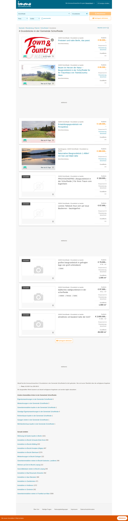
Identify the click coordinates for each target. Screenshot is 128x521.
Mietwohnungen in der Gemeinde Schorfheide (32, 403)
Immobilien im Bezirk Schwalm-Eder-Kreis (31, 440)
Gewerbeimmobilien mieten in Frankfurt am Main (33, 494)
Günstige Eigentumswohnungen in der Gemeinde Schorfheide (38, 411)
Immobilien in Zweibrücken (26, 481)
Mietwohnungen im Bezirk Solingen (29, 456)
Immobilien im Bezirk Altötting (27, 444)
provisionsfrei (47, 18)
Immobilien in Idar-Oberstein (26, 477)
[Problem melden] (53, 56)
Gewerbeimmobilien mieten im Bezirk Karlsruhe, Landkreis (36, 461)
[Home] (24, 4)
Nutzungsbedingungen (61, 509)
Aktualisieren (101, 13)
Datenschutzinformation (87, 509)
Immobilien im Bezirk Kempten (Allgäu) (30, 448)
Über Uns (36, 509)
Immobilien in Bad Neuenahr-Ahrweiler (30, 473)
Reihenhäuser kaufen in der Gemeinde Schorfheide (34, 416)
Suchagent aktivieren (101, 18)
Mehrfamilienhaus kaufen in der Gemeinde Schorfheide (35, 424)
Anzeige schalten (104, 3)
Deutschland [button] (89, 3)
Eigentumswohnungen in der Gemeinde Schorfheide (34, 399)
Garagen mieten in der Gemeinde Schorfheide (32, 420)
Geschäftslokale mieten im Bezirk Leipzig (31, 469)
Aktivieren (122, 518)
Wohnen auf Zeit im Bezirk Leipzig (28, 465)
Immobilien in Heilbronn (25, 485)
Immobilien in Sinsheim (25, 489)
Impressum (74, 509)
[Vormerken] (52, 40)
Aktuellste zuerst (101, 27)
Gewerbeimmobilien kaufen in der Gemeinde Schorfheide (36, 407)
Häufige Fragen (46, 509)
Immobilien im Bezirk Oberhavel (28, 452)
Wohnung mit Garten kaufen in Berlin (29, 436)
